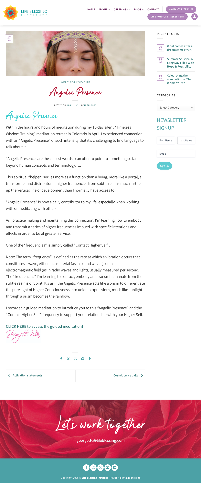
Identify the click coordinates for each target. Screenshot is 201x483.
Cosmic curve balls (126, 375)
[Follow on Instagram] (93, 467)
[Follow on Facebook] (86, 467)
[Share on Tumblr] (90, 359)
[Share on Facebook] (61, 359)
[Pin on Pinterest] (82, 359)
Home (91, 9)
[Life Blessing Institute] (25, 12)
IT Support (90, 105)
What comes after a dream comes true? (180, 48)
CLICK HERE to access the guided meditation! (44, 326)
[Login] (194, 16)
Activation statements (27, 375)
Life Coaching (82, 82)
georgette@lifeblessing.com (101, 440)
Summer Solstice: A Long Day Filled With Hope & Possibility (180, 62)
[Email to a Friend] (75, 359)
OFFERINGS (121, 9)
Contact (153, 9)
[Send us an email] (107, 467)
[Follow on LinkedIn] (114, 467)
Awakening (67, 82)
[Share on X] (68, 359)
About (103, 9)
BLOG (137, 9)
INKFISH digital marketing (125, 477)
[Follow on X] (100, 467)
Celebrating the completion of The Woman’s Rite (179, 79)
